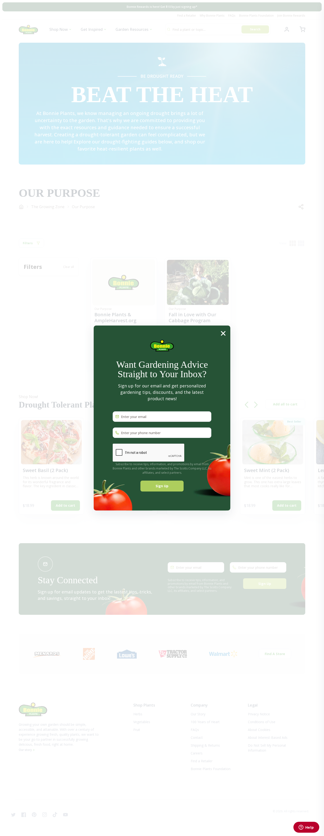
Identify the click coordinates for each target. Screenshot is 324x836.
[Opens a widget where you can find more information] (306, 828)
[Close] (223, 333)
